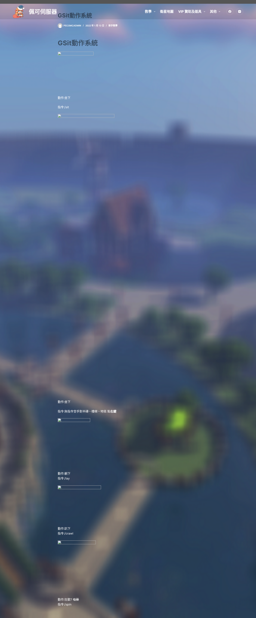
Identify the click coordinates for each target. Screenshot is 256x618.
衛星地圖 (167, 11)
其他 (213, 11)
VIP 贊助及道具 (189, 11)
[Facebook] (230, 11)
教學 (148, 11)
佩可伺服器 (43, 11)
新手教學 (113, 25)
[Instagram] (239, 11)
